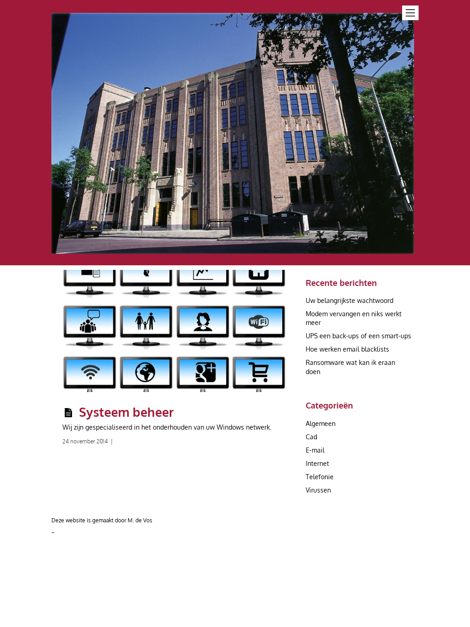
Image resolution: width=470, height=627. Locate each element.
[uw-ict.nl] (232, 248)
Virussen (318, 490)
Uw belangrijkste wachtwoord (349, 300)
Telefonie (320, 477)
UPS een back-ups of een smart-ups (358, 336)
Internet (317, 463)
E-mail (315, 450)
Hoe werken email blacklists (347, 349)
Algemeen (321, 423)
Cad (311, 437)
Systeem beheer (126, 412)
